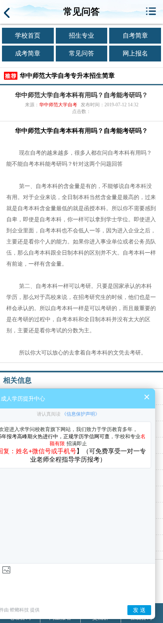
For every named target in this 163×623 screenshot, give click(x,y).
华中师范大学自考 (58, 104)
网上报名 (135, 53)
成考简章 (27, 53)
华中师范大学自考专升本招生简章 (67, 75)
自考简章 (135, 35)
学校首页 (27, 35)
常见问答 (81, 53)
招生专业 (81, 35)
